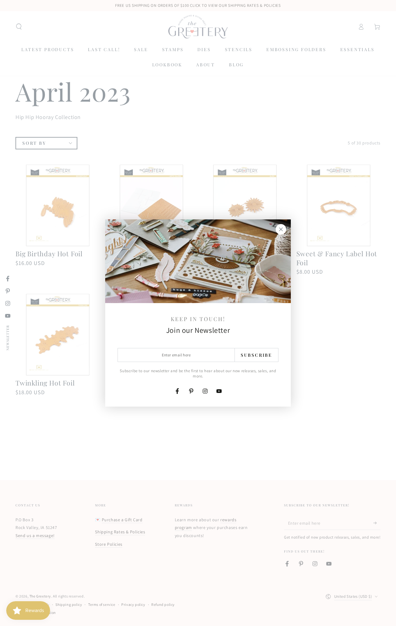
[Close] (281, 229)
